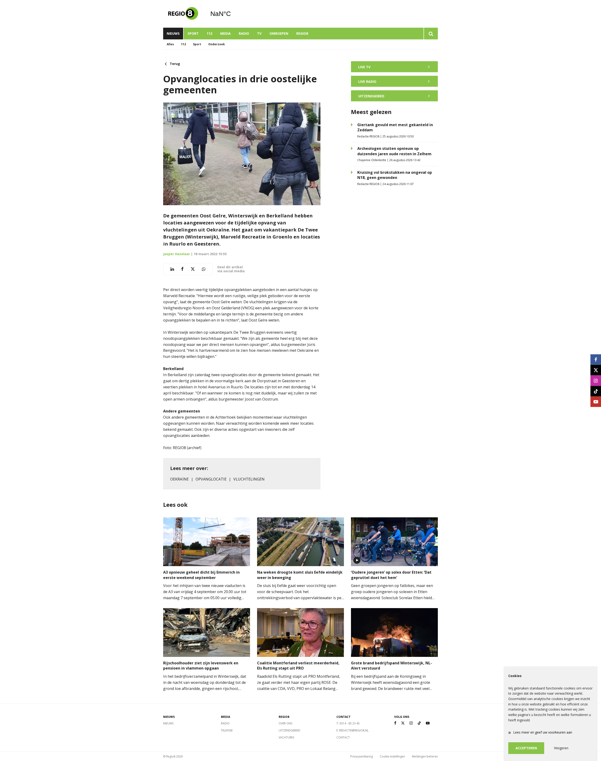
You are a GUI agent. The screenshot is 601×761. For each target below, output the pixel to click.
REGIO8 (302, 33)
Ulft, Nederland (232, 13)
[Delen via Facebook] (182, 269)
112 (209, 33)
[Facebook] (395, 723)
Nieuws (173, 33)
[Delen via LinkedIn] (172, 269)
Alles (170, 44)
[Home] (183, 14)
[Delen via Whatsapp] (203, 269)
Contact (343, 737)
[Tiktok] (419, 723)
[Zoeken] (431, 33)
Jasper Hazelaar (176, 254)
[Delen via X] (192, 269)
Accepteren (526, 748)
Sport (193, 33)
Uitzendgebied (289, 730)
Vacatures (286, 737)
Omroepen (279, 33)
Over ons (285, 723)
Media (225, 33)
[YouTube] (428, 723)
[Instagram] (411, 723)
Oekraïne (179, 479)
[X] (403, 723)
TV (259, 33)
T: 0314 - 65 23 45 (348, 723)
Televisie (227, 730)
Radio (244, 33)
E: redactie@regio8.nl (352, 730)
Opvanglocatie (211, 479)
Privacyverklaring (361, 756)
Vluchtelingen (249, 479)
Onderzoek (216, 44)
